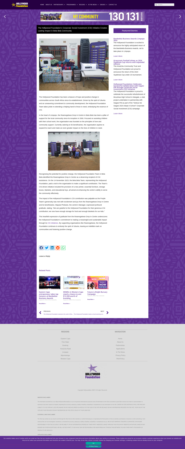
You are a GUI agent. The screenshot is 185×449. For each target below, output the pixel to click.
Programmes (71, 4)
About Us (49, 4)
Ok (93, 443)
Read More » (42, 303)
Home (42, 4)
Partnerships (58, 4)
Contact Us (113, 4)
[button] (5, 16)
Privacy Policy (93, 446)
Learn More (118, 56)
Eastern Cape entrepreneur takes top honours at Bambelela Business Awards (48, 295)
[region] (92, 16)
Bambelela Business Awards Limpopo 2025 (129, 40)
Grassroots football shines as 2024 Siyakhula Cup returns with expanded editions (129, 62)
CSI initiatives (53, 223)
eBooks (102, 4)
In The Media (92, 4)
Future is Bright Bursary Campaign (97, 293)
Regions (82, 4)
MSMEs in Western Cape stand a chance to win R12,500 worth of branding (73, 295)
